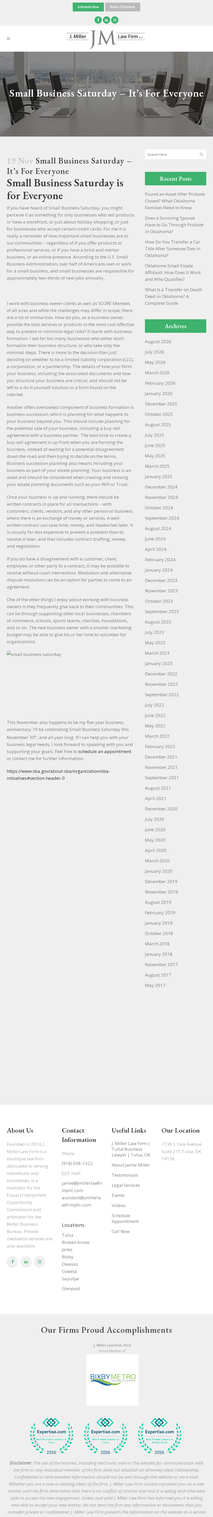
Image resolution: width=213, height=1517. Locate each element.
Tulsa (68, 1235)
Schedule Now (88, 7)
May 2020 (155, 840)
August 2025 (158, 425)
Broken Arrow (76, 1242)
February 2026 (160, 383)
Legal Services (126, 1185)
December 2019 (161, 881)
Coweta (69, 1271)
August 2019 (158, 902)
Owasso (70, 1264)
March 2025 (157, 466)
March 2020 (157, 861)
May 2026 (155, 362)
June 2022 (155, 715)
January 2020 (158, 871)
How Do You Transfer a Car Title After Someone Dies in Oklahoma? (172, 248)
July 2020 (154, 819)
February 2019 (160, 913)
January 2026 (158, 393)
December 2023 (161, 580)
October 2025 (159, 414)
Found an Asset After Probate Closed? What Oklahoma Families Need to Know (175, 201)
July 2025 (154, 435)
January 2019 (158, 923)
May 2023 (155, 643)
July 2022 (154, 705)
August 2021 (158, 788)
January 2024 (158, 570)
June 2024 (155, 539)
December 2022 (161, 674)
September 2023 (162, 611)
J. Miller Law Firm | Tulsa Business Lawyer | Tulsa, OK (131, 1149)
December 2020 (161, 809)
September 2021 (162, 778)
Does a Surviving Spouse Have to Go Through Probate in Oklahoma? (174, 224)
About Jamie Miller (131, 1165)
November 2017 (161, 964)
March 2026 (157, 373)
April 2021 (156, 798)
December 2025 (161, 404)
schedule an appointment (104, 751)
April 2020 (156, 850)
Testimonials (125, 1175)
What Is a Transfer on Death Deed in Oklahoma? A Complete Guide (173, 296)
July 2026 (154, 352)
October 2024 (159, 508)
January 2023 (158, 663)
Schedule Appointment (125, 1218)
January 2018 (158, 954)
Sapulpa (70, 1279)
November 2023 (161, 591)
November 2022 (161, 684)
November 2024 (161, 497)
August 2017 (158, 975)
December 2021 (161, 757)
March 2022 (157, 736)
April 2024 (156, 549)
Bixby (68, 1257)
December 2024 (161, 487)
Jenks (67, 1249)
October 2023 (159, 601)
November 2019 (161, 892)
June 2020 (155, 829)
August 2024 (158, 528)
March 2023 (157, 653)
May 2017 (155, 985)
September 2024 (162, 518)
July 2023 (154, 632)
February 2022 (160, 746)
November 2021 (161, 767)
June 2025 (155, 445)
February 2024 (160, 560)
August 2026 (158, 341)
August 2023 (158, 622)
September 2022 (162, 694)
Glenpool (71, 1288)
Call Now (121, 1231)
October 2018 (159, 933)
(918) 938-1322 (77, 1163)
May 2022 (155, 726)
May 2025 (155, 456)
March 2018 (157, 944)
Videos (118, 1205)
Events (118, 1195)
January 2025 (158, 476)
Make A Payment (122, 7)
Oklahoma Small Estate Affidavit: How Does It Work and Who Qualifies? (173, 272)
